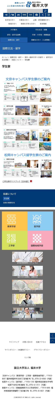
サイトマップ (14, 342)
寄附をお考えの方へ (28, 24)
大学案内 (13, 30)
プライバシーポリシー (42, 350)
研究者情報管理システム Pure (27, 263)
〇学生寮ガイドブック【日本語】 (16, 181)
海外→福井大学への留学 (34, 57)
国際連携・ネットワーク (27, 291)
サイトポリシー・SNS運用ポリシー (17, 350)
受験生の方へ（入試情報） (41, 40)
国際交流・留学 (14, 40)
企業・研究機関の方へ (41, 20)
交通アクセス (41, 342)
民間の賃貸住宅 (9, 203)
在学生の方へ (10, 20)
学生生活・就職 (41, 30)
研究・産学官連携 (13, 35)
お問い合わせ (27, 342)
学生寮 (6, 198)
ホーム (4, 57)
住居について (17, 60)
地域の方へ (12, 24)
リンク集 (27, 357)
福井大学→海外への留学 (27, 305)
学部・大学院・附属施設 (41, 35)
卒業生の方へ (24, 20)
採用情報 (43, 24)
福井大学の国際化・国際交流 (27, 277)
